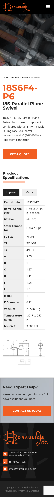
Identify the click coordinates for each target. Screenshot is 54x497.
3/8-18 (30, 249)
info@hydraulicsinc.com (22, 468)
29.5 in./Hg (33, 309)
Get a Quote (19, 154)
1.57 (29, 269)
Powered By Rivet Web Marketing (21, 490)
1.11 (29, 276)
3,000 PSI (32, 326)
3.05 (29, 256)
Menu (48, 7)
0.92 (29, 302)
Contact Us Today (27, 410)
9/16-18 (31, 243)
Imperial (11, 192)
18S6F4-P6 (32, 202)
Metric (30, 192)
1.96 (29, 282)
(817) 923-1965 (17, 461)
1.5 (28, 263)
